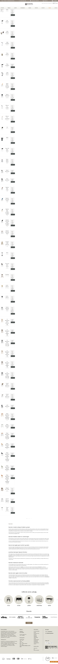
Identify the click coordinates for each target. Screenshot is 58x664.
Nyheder (2, 7)
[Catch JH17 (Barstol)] (2, 396)
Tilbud (49, 7)
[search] (47, 3)
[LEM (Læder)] (2, 44)
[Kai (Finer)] (2, 22)
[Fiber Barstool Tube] (2, 426)
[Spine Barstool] (2, 96)
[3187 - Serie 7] (2, 287)
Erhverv (36, 7)
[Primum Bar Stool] (2, 265)
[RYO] (2, 254)
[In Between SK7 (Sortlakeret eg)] (2, 342)
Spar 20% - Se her (54, 661)
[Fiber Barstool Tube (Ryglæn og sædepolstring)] (2, 454)
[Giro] (2, 11)
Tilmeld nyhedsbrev (36, 642)
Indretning (35, 635)
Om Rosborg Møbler (36, 631)
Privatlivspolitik (36, 641)
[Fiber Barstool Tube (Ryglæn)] (2, 445)
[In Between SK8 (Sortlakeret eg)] (2, 374)
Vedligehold (35, 636)
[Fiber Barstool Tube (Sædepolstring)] (2, 435)
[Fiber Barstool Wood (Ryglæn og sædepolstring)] (2, 476)
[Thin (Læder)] (2, 65)
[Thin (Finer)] (2, 55)
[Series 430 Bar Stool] (2, 309)
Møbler (9, 7)
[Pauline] (2, 276)
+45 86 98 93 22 (50, 631)
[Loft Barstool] (2, 407)
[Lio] (2, 129)
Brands (30, 7)
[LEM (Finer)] (2, 33)
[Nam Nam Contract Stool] (2, 85)
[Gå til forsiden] (29, 4)
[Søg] (52, 3)
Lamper (15, 7)
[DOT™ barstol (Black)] (2, 500)
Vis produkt (12, 36)
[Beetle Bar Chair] (2, 189)
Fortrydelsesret (36, 640)
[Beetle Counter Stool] (2, 232)
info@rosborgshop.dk (50, 633)
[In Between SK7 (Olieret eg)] (2, 321)
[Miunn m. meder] (2, 107)
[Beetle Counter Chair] (2, 200)
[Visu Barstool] (2, 180)
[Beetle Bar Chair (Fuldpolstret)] (2, 210)
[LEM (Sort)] (2, 74)
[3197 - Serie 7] (2, 298)
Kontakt (43, 7)
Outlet (56, 7)
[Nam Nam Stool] (2, 161)
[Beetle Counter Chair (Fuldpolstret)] (2, 221)
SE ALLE (29, 622)
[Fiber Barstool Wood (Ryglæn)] (2, 467)
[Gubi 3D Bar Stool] (2, 150)
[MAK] (2, 139)
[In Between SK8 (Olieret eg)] (2, 352)
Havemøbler (22, 7)
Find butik (35, 634)
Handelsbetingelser (36, 639)
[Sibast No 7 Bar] (2, 489)
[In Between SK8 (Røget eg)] (2, 363)
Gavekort (35, 643)
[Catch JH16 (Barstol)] (2, 385)
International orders (36, 633)
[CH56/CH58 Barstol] (2, 243)
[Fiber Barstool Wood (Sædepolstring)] (2, 415)
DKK (53, 3)
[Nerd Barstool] (2, 172)
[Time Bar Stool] (2, 509)
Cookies (35, 638)
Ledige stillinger (36, 637)
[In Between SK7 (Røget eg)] (2, 331)
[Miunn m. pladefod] (2, 118)
